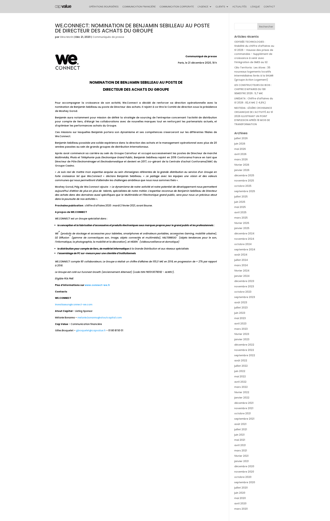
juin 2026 (239, 143)
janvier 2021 (241, 461)
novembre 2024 (244, 239)
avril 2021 (240, 445)
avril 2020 (240, 503)
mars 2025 (241, 217)
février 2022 (241, 392)
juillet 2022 (241, 366)
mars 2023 (241, 329)
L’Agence (203, 6)
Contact (269, 6)
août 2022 (240, 360)
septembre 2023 (244, 297)
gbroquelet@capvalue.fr (91, 330)
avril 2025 (240, 212)
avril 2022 (240, 382)
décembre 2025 (244, 175)
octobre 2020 (242, 477)
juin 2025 (239, 202)
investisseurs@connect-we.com (73, 304)
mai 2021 (239, 440)
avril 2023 (240, 323)
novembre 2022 (244, 350)
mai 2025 (240, 207)
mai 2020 (240, 498)
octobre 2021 (242, 413)
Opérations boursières (104, 6)
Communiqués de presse (108, 37)
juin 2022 (239, 371)
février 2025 (241, 223)
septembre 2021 (244, 418)
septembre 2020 (244, 482)
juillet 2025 (241, 196)
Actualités (239, 6)
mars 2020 (241, 509)
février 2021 (241, 456)
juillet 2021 (240, 429)
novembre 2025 (244, 180)
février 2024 (241, 270)
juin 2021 (239, 434)
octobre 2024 (243, 244)
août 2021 (240, 424)
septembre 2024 (244, 249)
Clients (220, 6)
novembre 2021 (243, 408)
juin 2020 (239, 493)
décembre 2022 (244, 344)
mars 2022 (241, 387)
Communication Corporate (177, 6)
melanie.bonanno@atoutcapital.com (100, 317)
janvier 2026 (241, 170)
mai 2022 (240, 376)
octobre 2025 (242, 186)
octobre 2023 (242, 291)
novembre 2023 (244, 286)
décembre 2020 (244, 466)
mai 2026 (240, 149)
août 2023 (240, 302)
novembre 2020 (244, 471)
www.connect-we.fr (97, 285)
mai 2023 (240, 318)
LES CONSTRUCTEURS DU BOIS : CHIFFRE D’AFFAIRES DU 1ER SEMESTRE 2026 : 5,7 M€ (252, 89)
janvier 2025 (241, 228)
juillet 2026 (241, 138)
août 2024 (240, 254)
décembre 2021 (244, 403)
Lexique (255, 6)
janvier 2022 (241, 397)
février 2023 (241, 334)
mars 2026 (241, 159)
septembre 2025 (244, 191)
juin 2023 (239, 313)
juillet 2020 (241, 487)
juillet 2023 (241, 307)
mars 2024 (241, 265)
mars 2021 (240, 450)
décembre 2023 (244, 281)
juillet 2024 (241, 260)
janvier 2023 (241, 339)
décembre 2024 (244, 233)
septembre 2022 (244, 355)
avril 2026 (240, 154)
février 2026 (241, 165)
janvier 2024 (242, 276)
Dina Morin (66, 37)
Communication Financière (139, 6)
